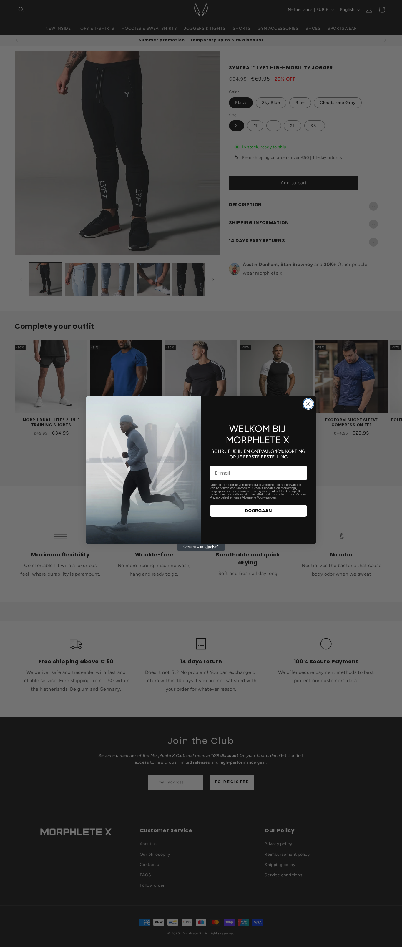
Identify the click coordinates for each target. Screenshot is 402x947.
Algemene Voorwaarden (259, 497)
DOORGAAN (258, 511)
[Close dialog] (308, 404)
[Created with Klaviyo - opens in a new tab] (201, 547)
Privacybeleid (219, 497)
